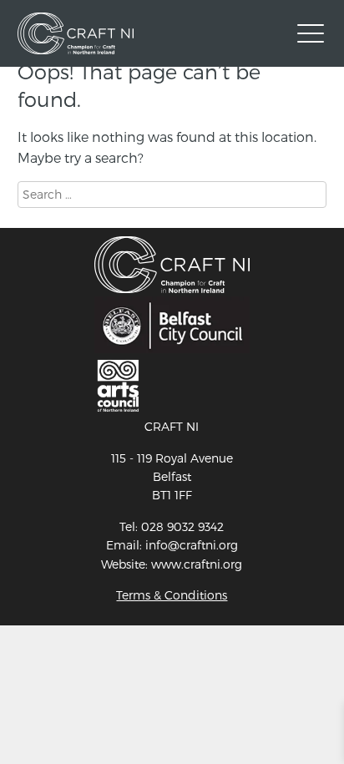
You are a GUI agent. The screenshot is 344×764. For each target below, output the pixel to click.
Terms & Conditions (171, 595)
